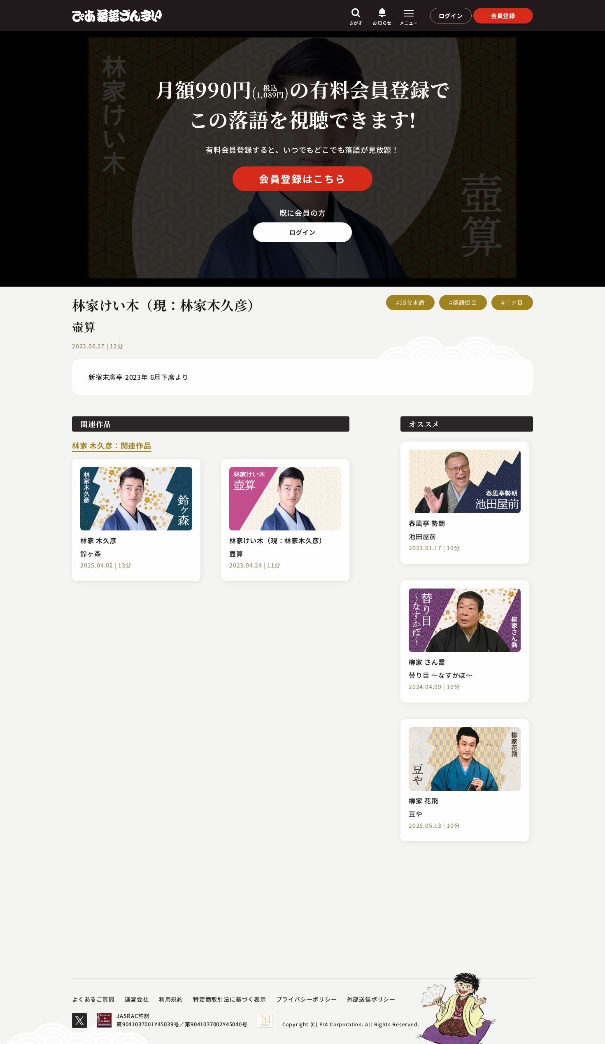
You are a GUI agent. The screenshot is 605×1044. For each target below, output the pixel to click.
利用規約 (171, 999)
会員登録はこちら (302, 178)
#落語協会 (463, 302)
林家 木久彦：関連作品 (111, 446)
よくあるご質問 (93, 999)
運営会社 (137, 999)
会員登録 (503, 16)
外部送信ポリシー (371, 999)
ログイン (451, 16)
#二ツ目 (512, 302)
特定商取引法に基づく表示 (229, 999)
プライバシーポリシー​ (306, 999)
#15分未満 (410, 302)
